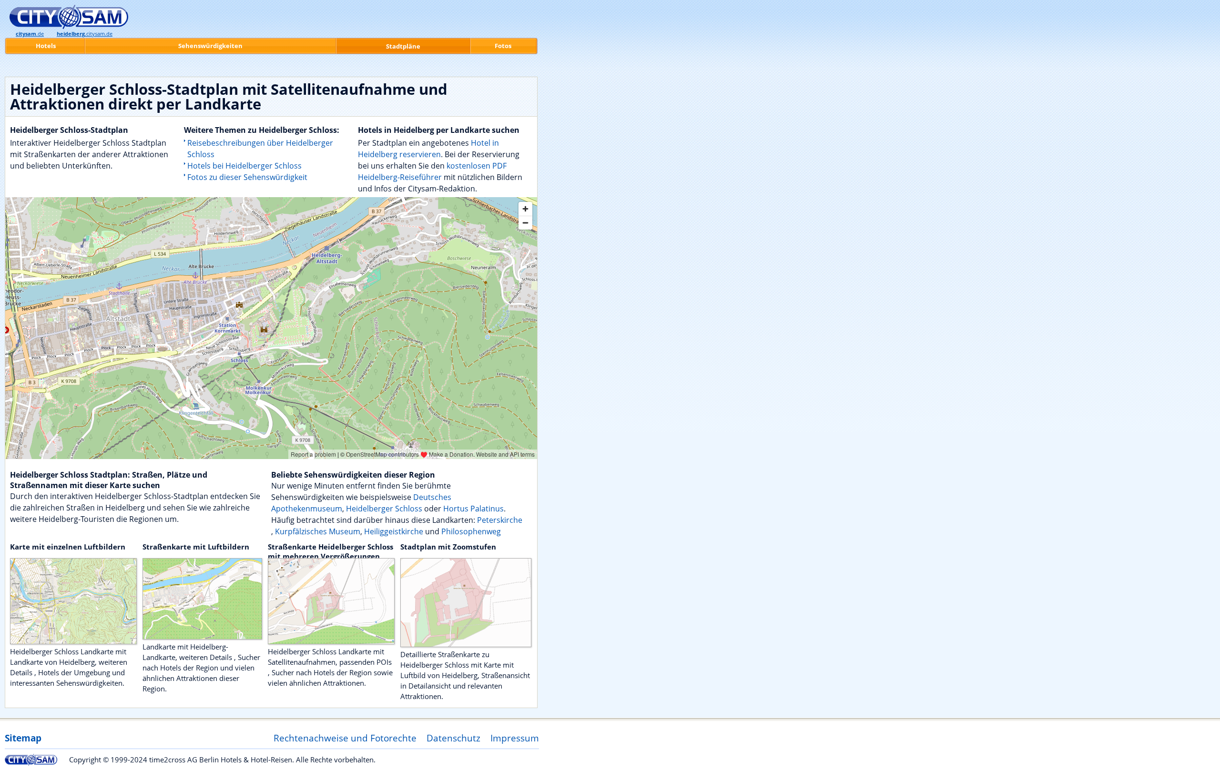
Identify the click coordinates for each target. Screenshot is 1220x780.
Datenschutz (453, 738)
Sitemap (23, 738)
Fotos (503, 45)
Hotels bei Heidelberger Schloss (244, 165)
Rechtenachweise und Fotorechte (345, 738)
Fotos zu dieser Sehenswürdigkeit (247, 177)
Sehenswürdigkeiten (210, 45)
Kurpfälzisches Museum (317, 531)
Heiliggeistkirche (394, 531)
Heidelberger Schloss (384, 508)
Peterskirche (499, 520)
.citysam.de (84, 33)
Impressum (514, 738)
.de (30, 33)
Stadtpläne (403, 46)
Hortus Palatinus (473, 508)
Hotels (46, 45)
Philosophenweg (471, 531)
